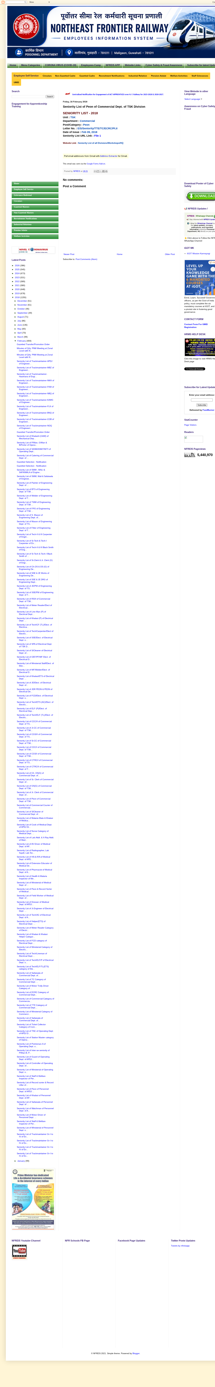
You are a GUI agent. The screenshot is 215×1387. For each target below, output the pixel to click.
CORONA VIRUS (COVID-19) (60, 65)
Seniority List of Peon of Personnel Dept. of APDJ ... (33, 1090)
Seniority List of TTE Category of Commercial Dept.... (32, 1006)
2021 (17, 285)
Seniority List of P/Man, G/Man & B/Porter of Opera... (32, 443)
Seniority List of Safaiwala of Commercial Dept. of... (30, 974)
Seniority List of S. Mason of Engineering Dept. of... (30, 516)
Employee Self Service (23, 189)
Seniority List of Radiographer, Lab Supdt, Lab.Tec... (33, 851)
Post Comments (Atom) (86, 259)
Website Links (133, 65)
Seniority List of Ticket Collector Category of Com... (31, 1025)
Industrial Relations (22, 224)
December (22, 301)
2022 (17, 281)
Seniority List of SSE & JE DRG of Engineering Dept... (32, 580)
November (22, 305)
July (19, 321)
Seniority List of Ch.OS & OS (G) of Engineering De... (33, 567)
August (20, 317)
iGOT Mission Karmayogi (198, 253)
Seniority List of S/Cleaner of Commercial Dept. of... (30, 812)
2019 (17, 293)
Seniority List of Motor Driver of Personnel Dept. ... (31, 1116)
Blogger (136, 1353)
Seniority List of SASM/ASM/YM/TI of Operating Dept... (34, 450)
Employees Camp (91, 65)
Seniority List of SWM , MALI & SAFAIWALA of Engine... (31, 471)
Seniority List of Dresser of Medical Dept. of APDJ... (33, 903)
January (21, 1161)
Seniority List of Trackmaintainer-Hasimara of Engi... (32, 375)
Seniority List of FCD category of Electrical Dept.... (32, 941)
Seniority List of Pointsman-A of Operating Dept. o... (31, 1045)
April (19, 333)
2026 (17, 265)
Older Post (170, 254)
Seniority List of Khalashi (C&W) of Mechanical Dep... (33, 437)
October (21, 309)
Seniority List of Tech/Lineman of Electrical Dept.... (32, 954)
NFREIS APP (113, 65)
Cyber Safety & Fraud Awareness (164, 65)
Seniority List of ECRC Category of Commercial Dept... (33, 993)
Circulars (18, 201)
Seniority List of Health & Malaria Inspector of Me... (32, 877)
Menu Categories (30, 65)
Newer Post (69, 254)
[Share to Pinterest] (106, 171)
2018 (17, 297)
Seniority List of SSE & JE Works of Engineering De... (33, 574)
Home (13, 65)
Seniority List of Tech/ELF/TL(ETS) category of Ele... (33, 967)
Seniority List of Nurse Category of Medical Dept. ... (33, 832)
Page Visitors (190, 425)
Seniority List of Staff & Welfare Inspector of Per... (31, 1077)
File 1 (97, 135)
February (21, 341)
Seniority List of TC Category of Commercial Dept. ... (31, 980)
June (20, 325)
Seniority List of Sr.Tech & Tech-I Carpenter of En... (32, 542)
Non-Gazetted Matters (24, 213)
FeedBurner (208, 410)
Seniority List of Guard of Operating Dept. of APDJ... (33, 1058)
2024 (17, 273)
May (19, 329)
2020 (17, 289)
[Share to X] (100, 171)
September (22, 313)
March (20, 337)
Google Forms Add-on (96, 164)
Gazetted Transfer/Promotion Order (33, 344)
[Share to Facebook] (103, 171)
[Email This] (95, 171)
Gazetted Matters (21, 207)
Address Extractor (108, 156)
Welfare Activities (21, 236)
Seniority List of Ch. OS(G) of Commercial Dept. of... (30, 774)
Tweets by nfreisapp (180, 1246)
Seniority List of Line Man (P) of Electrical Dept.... (31, 612)
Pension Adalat (20, 230)
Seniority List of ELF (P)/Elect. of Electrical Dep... (32, 709)
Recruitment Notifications (25, 218)
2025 (17, 269)
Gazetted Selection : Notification (31, 462)
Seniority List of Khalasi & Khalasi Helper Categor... (32, 935)
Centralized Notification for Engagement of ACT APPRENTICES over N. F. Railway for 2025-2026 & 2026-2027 (117, 94)
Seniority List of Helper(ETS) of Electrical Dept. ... (31, 922)
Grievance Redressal (23, 195)
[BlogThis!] (98, 171)
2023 (17, 277)
